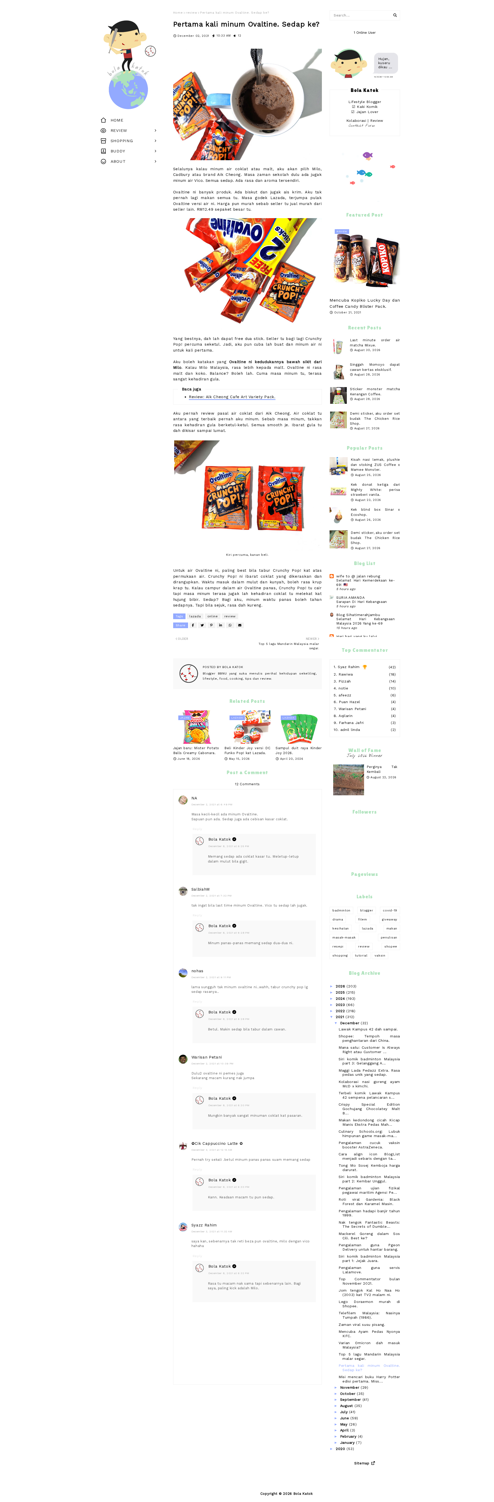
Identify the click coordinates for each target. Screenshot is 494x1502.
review (191, 12)
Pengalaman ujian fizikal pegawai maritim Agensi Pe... (369, 1190)
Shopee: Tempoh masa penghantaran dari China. (369, 1038)
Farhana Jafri (351, 723)
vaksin (380, 955)
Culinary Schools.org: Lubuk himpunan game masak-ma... (369, 1133)
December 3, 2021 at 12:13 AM (212, 1149)
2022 (341, 1011)
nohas (197, 971)
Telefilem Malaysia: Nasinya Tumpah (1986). (369, 1315)
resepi (337, 946)
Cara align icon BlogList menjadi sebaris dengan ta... (369, 1156)
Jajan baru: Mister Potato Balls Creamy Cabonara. (196, 750)
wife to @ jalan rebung (358, 576)
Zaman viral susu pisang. (362, 1324)
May (344, 1424)
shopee (390, 946)
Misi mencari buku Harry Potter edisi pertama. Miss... (369, 1379)
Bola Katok (232, 667)
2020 (341, 1449)
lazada (195, 616)
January (348, 1442)
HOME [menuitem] (117, 120)
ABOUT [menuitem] (118, 161)
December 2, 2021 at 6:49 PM (212, 804)
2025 (341, 992)
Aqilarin (346, 716)
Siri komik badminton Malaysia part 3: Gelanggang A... (369, 1061)
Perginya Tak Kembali (382, 769)
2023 (341, 1005)
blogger (366, 910)
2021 (341, 1017)
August (347, 1406)
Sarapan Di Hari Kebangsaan (361, 602)
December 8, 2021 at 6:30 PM (229, 1105)
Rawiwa (346, 674)
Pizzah (345, 681)
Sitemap (361, 1463)
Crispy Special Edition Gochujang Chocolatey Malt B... (369, 1108)
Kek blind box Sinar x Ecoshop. (375, 512)
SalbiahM (200, 889)
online (212, 616)
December (350, 1023)
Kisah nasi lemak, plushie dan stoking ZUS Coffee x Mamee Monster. (375, 465)
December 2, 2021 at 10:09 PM (212, 1063)
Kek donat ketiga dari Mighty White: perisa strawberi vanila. (375, 490)
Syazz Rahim (204, 1225)
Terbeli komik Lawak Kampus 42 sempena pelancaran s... (369, 1095)
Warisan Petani (206, 1057)
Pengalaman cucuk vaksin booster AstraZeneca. (369, 1145)
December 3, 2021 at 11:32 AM (212, 1231)
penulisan (389, 937)
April (345, 1430)
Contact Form (362, 125)
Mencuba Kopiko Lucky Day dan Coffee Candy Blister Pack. (365, 303)
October (348, 1394)
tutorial (361, 955)
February (349, 1436)
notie (343, 688)
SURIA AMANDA (350, 597)
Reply (197, 829)
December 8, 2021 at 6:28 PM (229, 932)
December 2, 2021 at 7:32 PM (211, 895)
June (345, 1418)
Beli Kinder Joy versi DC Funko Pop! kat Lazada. (247, 750)
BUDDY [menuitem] (118, 151)
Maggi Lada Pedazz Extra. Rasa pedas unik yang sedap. (369, 1072)
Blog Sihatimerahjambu (358, 615)
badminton (341, 910)
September (351, 1399)
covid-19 (390, 910)
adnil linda (350, 730)
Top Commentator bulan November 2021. (369, 1281)
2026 (341, 986)
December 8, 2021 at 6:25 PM (228, 846)
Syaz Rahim (349, 667)
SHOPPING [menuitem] (122, 140)
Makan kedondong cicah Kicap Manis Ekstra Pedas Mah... (369, 1122)
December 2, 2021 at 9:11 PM (211, 977)
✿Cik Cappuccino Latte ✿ (217, 1143)
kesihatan (340, 928)
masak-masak (344, 937)
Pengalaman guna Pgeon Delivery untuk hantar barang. (369, 1247)
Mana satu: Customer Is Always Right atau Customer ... (369, 1049)
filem (362, 919)
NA (194, 798)
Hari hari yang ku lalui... (358, 636)
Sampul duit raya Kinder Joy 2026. (299, 750)
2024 (341, 998)
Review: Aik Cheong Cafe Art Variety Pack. (232, 397)
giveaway (389, 919)
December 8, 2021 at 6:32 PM (228, 1273)
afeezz (345, 695)
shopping (340, 955)
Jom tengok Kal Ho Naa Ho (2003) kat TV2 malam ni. (369, 1292)
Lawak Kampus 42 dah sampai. (368, 1029)
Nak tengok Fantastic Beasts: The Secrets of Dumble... (369, 1224)
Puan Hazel (349, 702)
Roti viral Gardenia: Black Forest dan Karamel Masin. (369, 1201)
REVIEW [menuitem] (119, 130)
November (350, 1387)
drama (337, 919)
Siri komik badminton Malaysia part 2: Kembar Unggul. (369, 1179)
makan (392, 928)
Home (178, 12)
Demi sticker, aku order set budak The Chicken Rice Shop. (375, 418)
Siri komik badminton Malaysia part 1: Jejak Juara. (369, 1258)
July (344, 1412)
